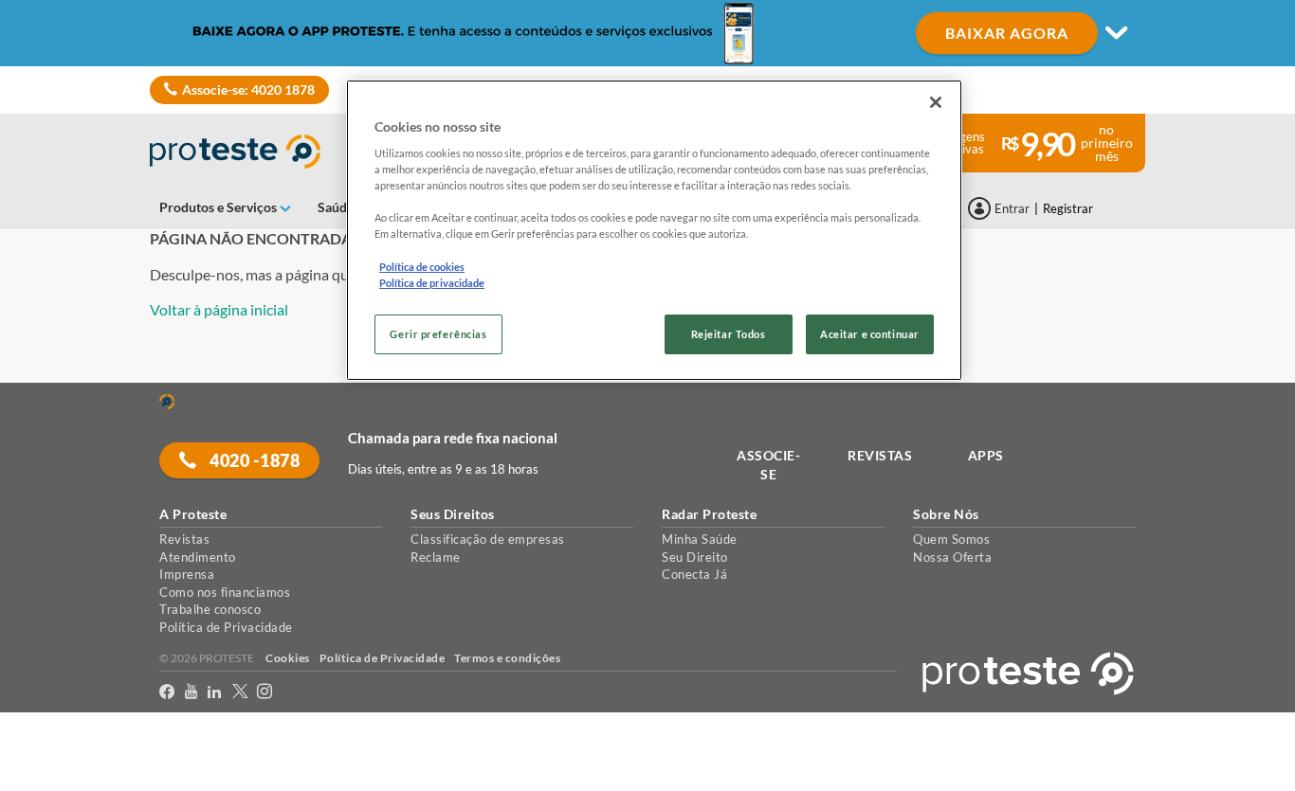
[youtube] (191, 692)
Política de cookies (422, 267)
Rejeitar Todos (728, 334)
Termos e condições (507, 658)
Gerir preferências (438, 334)
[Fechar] (936, 102)
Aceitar (41, 780)
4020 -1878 (254, 460)
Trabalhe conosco (210, 609)
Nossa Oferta (952, 557)
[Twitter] (240, 692)
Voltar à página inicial (219, 309)
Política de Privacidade (226, 627)
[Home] (166, 401)
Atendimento (197, 557)
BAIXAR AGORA (1006, 33)
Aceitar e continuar (870, 334)
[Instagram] (265, 692)
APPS (986, 455)
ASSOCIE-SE (768, 464)
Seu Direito (695, 557)
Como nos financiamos (224, 592)
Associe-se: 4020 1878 (248, 89)
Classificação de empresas (487, 539)
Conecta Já (694, 574)
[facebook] (167, 692)
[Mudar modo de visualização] (647, 33)
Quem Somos (951, 539)
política (1216, 745)
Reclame (435, 557)
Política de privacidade (431, 283)
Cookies (287, 658)
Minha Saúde (700, 539)
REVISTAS (880, 455)
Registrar (1068, 208)
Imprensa (186, 574)
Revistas (184, 539)
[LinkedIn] (215, 692)
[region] (654, 230)
